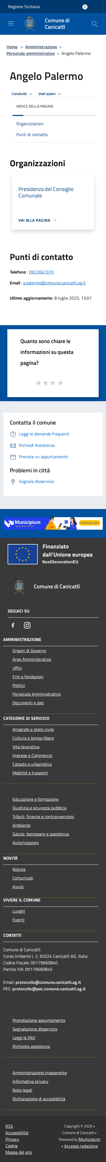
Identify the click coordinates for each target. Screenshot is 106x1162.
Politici (19, 685)
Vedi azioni (47, 94)
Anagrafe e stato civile (33, 729)
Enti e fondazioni (28, 676)
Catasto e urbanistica (32, 764)
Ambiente (21, 825)
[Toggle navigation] (11, 23)
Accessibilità (16, 1132)
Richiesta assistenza (31, 1046)
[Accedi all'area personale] (85, 7)
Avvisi (18, 886)
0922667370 (41, 272)
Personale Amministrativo (37, 694)
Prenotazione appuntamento (39, 1020)
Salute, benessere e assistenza (41, 834)
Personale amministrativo (31, 53)
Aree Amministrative (32, 659)
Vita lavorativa (26, 746)
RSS (9, 1126)
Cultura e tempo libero (33, 738)
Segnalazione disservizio (35, 1029)
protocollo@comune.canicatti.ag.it (48, 982)
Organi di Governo (29, 650)
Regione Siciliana (24, 6)
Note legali (22, 1090)
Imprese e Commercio (32, 755)
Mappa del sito (18, 1152)
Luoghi (19, 911)
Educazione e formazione (35, 799)
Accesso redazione (81, 1146)
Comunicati (23, 878)
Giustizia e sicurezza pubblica (39, 808)
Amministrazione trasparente (40, 1072)
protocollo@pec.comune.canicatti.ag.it (49, 988)
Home (12, 46)
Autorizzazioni (26, 842)
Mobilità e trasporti (30, 773)
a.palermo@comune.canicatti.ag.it (54, 282)
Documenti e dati (28, 702)
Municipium (89, 1139)
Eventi (18, 919)
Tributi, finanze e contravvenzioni (43, 816)
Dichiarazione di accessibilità (39, 1098)
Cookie (11, 1145)
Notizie (19, 869)
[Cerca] (94, 24)
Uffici (17, 668)
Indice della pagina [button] (34, 106)
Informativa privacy (30, 1081)
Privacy (12, 1139)
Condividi (19, 94)
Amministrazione (41, 46)
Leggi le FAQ (24, 1037)
